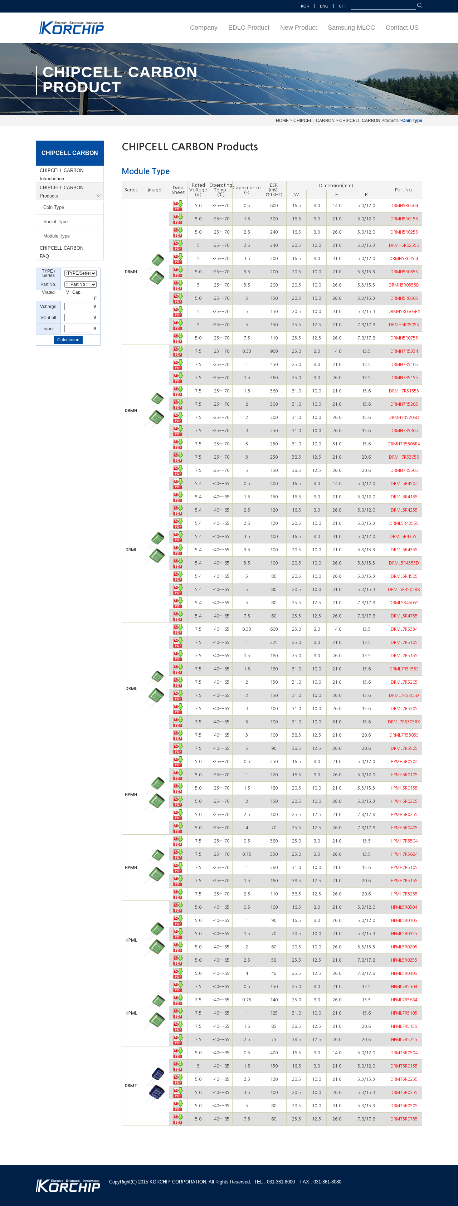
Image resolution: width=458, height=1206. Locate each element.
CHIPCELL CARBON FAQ (61, 252)
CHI (342, 6)
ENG (324, 6)
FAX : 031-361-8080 (320, 1182)
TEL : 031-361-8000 (274, 1182)
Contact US (402, 27)
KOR (305, 6)
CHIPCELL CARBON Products (61, 192)
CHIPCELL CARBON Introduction (61, 174)
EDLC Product (248, 27)
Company (204, 27)
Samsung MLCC (351, 27)
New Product (298, 27)
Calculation (68, 339)
